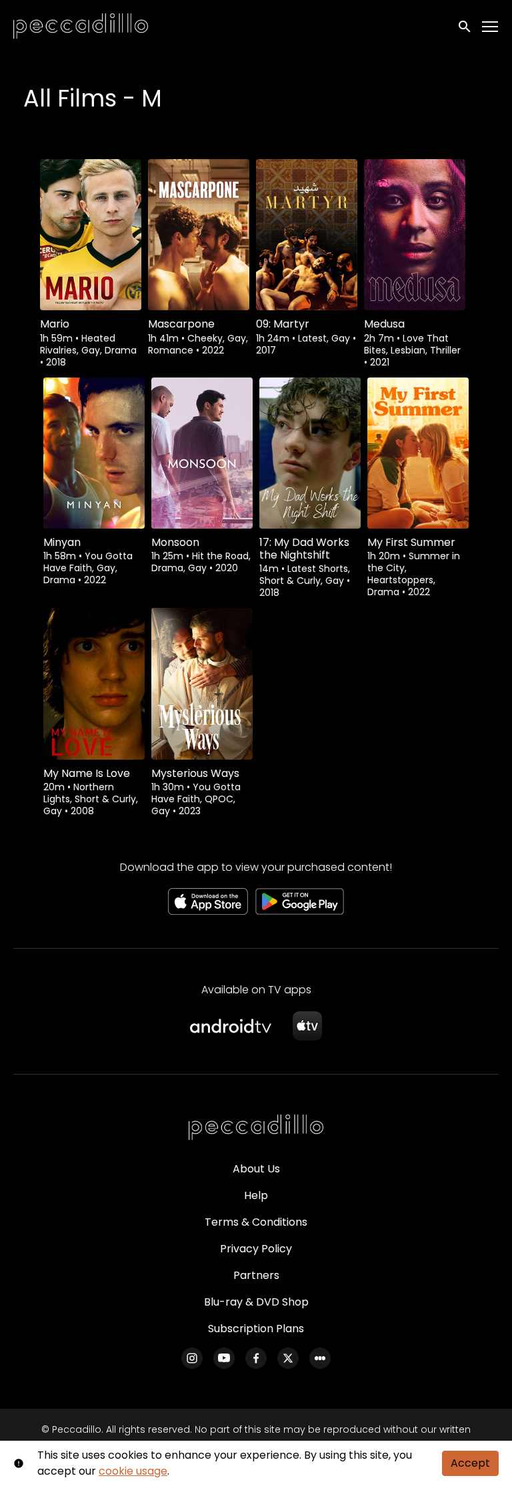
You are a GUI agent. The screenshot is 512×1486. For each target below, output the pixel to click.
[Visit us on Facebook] (256, 1358)
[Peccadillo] (256, 1127)
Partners (256, 1275)
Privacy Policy (256, 1248)
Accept (470, 1463)
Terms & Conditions (256, 1222)
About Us (256, 1168)
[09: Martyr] (306, 234)
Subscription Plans (256, 1328)
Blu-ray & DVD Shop (256, 1302)
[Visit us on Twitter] (288, 1358)
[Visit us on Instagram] (192, 1358)
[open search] (465, 27)
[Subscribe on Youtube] (224, 1358)
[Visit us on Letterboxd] (320, 1358)
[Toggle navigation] (491, 27)
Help (256, 1195)
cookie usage (133, 1471)
